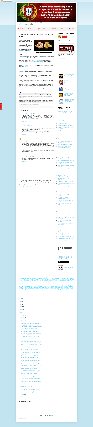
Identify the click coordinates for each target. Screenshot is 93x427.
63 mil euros (25, 66)
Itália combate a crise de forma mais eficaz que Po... (30, 363)
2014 (21, 307)
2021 (21, 299)
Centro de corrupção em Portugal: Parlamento (29, 368)
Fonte (40, 76)
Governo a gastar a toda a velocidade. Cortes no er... (30, 328)
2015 (21, 306)
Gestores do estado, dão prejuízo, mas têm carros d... (31, 333)
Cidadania (70, 29)
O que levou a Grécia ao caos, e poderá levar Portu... (30, 370)
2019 (21, 301)
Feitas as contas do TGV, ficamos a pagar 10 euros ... (31, 334)
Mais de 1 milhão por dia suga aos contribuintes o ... (30, 362)
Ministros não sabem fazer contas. (27, 386)
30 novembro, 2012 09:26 (30, 113)
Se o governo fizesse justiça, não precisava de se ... (30, 331)
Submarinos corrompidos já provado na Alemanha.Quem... (31, 342)
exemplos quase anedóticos (30, 70)
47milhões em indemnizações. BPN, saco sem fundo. (30, 378)
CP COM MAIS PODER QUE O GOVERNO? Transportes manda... (33, 338)
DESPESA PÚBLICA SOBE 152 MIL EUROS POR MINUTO (32, 365)
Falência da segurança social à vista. (27, 376)
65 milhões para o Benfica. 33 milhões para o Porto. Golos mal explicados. (69, 100)
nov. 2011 (23, 315)
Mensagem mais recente (23, 184)
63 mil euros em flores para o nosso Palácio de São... (30, 355)
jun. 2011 (23, 396)
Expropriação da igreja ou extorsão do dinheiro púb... (30, 350)
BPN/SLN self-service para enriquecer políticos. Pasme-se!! (69, 81)
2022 (21, 298)
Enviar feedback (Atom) (27, 186)
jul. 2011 (22, 394)
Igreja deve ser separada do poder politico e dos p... (30, 357)
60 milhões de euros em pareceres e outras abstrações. (31, 330)
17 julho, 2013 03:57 (29, 125)
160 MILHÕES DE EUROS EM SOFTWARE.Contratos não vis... (32, 344)
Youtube (61, 29)
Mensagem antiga (50, 184)
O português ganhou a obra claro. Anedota (28, 354)
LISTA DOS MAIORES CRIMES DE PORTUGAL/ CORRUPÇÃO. (65, 254)
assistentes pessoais (27, 51)
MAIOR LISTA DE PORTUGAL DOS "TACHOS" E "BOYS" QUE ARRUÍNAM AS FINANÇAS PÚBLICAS (66, 257)
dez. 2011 (23, 314)
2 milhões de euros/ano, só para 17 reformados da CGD (69, 75)
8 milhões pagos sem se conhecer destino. (28, 379)
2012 (21, 311)
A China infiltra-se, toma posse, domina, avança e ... (30, 325)
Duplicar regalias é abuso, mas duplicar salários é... (30, 346)
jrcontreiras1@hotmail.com (27, 138)
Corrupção (21, 29)
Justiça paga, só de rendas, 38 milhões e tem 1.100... (30, 373)
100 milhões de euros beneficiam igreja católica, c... (30, 349)
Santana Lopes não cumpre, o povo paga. (28, 384)
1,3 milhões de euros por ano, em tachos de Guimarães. (31, 387)
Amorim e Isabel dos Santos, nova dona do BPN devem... (31, 371)
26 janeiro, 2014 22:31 (30, 156)
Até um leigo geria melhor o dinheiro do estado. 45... (30, 389)
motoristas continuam (37, 61)
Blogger (51, 415)
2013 (21, 309)
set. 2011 (23, 318)
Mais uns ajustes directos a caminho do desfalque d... (31, 352)
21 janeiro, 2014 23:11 (37, 138)
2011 (21, 312)
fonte (48, 88)
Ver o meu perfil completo (68, 267)
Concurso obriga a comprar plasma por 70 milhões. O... (31, 336)
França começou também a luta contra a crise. (29, 347)
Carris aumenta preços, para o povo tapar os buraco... (30, 323)
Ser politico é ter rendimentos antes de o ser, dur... (30, 375)
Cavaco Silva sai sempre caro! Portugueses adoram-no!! (31, 381)
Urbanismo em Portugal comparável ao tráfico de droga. (31, 392)
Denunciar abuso (22, 418)
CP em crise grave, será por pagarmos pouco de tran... (31, 339)
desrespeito (39, 70)
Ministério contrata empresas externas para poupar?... (30, 367)
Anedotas (52, 29)
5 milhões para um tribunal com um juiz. (28, 383)
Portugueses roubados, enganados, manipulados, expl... (31, 391)
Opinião (30, 29)
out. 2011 (23, 317)
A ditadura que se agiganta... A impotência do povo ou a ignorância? (69, 88)
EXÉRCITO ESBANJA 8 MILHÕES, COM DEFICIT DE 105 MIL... (33, 326)
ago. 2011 (23, 320)
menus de (29, 50)
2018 (21, 303)
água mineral (21, 50)
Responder (24, 121)
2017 (21, 304)
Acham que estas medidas (37, 60)
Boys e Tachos (41, 29)
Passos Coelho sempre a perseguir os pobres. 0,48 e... (31, 341)
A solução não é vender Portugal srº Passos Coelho (30, 360)
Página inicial (37, 184)
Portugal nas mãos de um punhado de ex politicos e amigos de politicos (69, 94)
